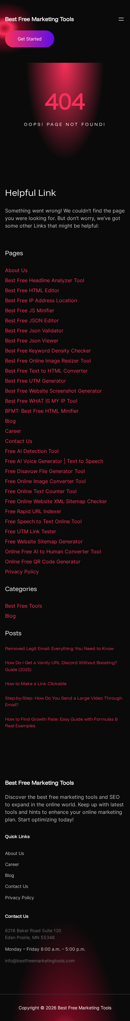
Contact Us (18, 441)
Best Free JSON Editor (32, 320)
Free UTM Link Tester (30, 531)
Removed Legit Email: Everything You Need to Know (59, 648)
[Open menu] (121, 19)
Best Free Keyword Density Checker (48, 350)
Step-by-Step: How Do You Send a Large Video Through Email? (63, 701)
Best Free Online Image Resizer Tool (48, 360)
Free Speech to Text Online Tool (43, 521)
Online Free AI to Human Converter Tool (53, 551)
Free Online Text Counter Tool (41, 491)
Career (13, 431)
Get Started (30, 38)
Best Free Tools (23, 606)
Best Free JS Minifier (29, 310)
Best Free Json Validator (34, 330)
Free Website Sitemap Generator (44, 541)
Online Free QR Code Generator (42, 561)
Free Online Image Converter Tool (45, 481)
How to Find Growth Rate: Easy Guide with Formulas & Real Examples (61, 722)
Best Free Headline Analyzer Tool (44, 280)
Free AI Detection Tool (32, 451)
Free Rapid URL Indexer (33, 511)
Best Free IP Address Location (41, 300)
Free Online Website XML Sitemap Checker (56, 501)
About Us (16, 270)
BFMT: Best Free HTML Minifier (42, 411)
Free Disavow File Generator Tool (45, 471)
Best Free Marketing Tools (39, 19)
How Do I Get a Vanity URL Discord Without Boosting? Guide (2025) (61, 666)
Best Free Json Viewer (31, 340)
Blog (10, 421)
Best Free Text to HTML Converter (46, 371)
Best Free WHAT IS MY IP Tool (41, 401)
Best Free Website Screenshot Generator (53, 391)
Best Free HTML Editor (32, 290)
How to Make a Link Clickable (36, 683)
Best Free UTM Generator (35, 381)
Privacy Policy (22, 571)
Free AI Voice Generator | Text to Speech (54, 461)
